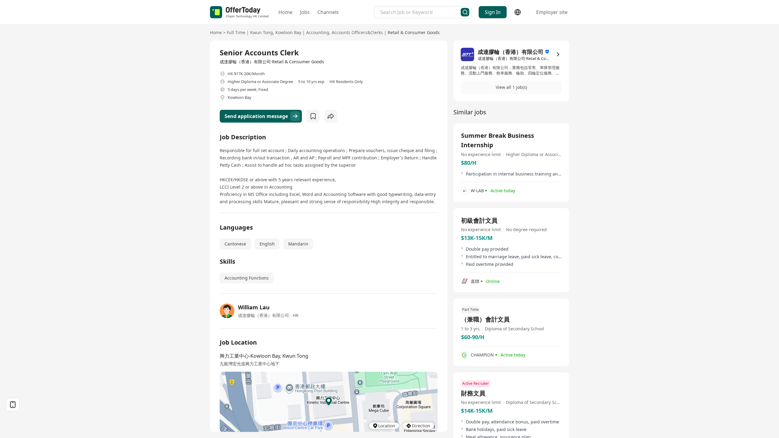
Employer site (552, 12)
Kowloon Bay (288, 32)
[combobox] (420, 12)
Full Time (236, 32)
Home (285, 12)
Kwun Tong (261, 32)
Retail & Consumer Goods (414, 32)
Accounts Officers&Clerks (357, 32)
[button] (511, 87)
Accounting (317, 32)
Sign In (493, 12)
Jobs (305, 12)
